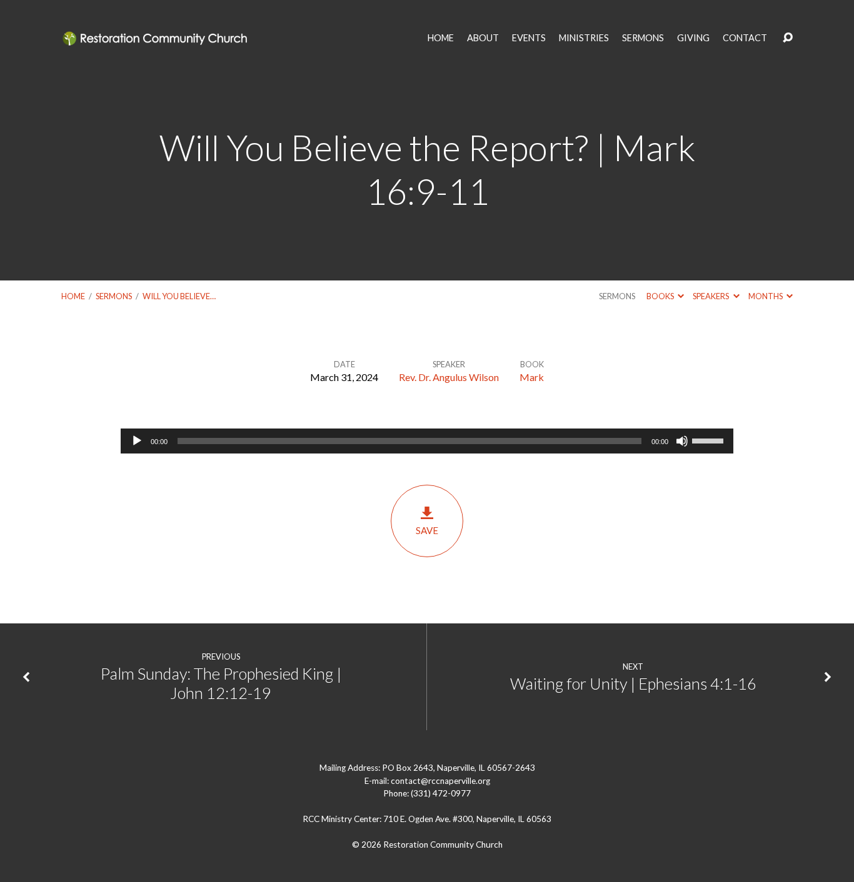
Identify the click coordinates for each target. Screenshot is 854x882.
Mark (532, 377)
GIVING (693, 38)
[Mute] (682, 441)
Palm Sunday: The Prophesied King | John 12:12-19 (221, 683)
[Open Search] (788, 38)
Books (660, 296)
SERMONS (643, 38)
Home (73, 296)
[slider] (709, 440)
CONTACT (745, 38)
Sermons (114, 296)
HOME (441, 38)
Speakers (711, 296)
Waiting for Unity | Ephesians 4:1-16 (633, 683)
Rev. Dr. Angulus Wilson (449, 377)
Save (427, 530)
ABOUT (483, 38)
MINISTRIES (584, 38)
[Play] (137, 441)
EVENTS (529, 38)
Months (766, 296)
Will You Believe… (179, 296)
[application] (427, 441)
